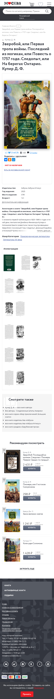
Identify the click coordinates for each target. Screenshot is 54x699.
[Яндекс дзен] (39, 664)
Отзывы (5, 614)
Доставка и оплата (10, 611)
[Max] (48, 664)
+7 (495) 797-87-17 (13, 650)
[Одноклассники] (9, 159)
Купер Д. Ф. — (18, 407)
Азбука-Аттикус (34, 188)
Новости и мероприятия (12, 607)
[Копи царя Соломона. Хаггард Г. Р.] (12, 550)
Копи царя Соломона (32, 543)
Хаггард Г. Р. (27, 541)
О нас (4, 604)
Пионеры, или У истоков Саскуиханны (34, 486)
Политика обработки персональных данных (12, 630)
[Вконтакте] (5, 664)
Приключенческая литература (35, 236)
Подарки (8, 595)
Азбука (24, 188)
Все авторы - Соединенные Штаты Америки (24, 411)
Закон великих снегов (33, 514)
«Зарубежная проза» (22, 427)
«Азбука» (19, 420)
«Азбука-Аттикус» (23, 423)
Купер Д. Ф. (10, 39)
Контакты (6, 625)
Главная (5, 26)
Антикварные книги (14, 590)
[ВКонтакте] (5, 159)
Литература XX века (12, 239)
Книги (12, 26)
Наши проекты (8, 618)
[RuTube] (14, 664)
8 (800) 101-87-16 (29, 638)
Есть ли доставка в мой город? (17, 170)
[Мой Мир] (13, 159)
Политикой (39, 688)
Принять (27, 694)
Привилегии (7, 622)
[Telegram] (22, 664)
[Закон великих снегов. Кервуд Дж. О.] (12, 520)
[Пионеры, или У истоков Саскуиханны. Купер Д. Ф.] (12, 491)
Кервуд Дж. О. (28, 511)
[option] (27, 461)
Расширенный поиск (24, 17)
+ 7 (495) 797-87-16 (13, 638)
